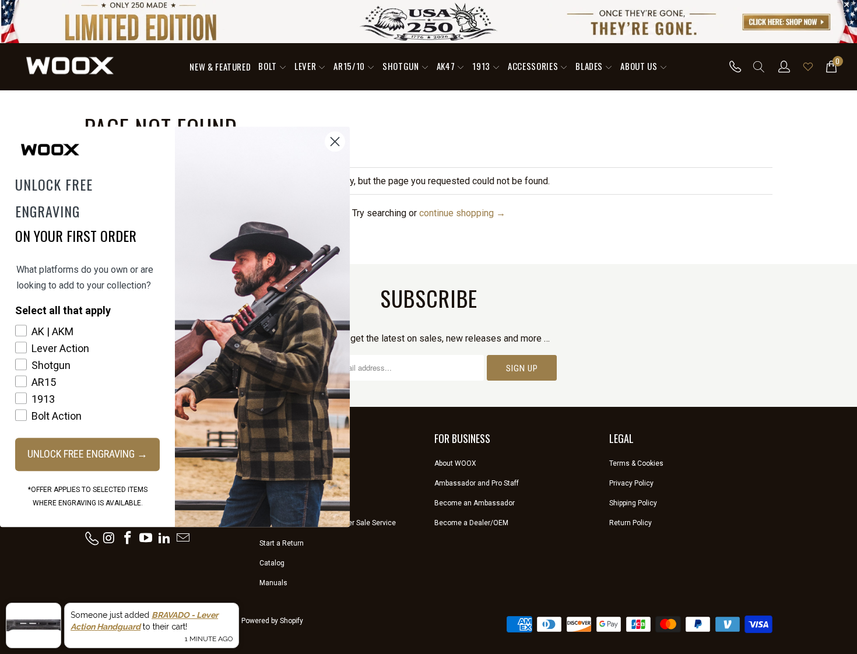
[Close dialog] (335, 141)
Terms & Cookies (636, 463)
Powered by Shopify (272, 621)
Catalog (272, 563)
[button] (272, 67)
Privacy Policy (631, 483)
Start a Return (281, 543)
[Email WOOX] (183, 538)
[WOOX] (69, 66)
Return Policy (630, 523)
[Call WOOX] (732, 66)
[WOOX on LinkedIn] (165, 538)
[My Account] (784, 66)
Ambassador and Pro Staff (476, 483)
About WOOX (455, 463)
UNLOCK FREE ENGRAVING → (87, 454)
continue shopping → (462, 213)
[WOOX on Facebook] (127, 538)
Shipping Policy (633, 503)
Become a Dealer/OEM (471, 523)
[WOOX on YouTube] (146, 538)
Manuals (273, 583)
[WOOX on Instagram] (109, 538)
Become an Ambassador (474, 503)
